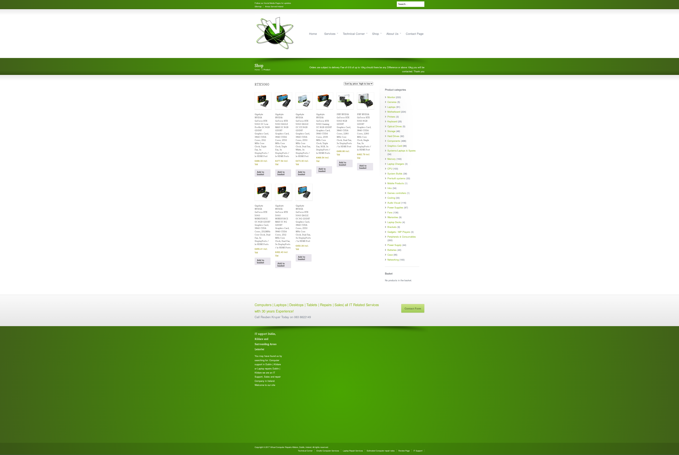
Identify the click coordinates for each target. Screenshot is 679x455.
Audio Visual (393, 202)
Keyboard (392, 121)
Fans (390, 212)
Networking (393, 259)
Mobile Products (395, 183)
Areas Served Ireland (274, 6)
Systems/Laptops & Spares (401, 150)
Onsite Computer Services (327, 450)
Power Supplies (395, 207)
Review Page (404, 450)
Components (393, 140)
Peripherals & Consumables (401, 236)
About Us (392, 33)
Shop (375, 33)
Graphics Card (394, 145)
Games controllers (396, 193)
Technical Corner (354, 33)
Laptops (391, 107)
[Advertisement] (304, 384)
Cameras (392, 102)
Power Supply (394, 245)
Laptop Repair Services (353, 450)
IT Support (417, 450)
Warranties (392, 217)
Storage (391, 131)
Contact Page (414, 33)
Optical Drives (394, 126)
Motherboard (393, 111)
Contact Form (413, 308)
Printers (391, 116)
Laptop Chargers (395, 163)
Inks (389, 188)
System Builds (394, 173)
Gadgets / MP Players (398, 232)
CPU (389, 168)
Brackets (392, 227)
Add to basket (260, 173)
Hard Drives (393, 136)
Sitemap (258, 6)
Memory (391, 159)
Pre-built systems (396, 178)
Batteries (392, 250)
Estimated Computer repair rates (381, 450)
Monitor (391, 97)
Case (390, 254)
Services (329, 33)
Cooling (391, 197)
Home (313, 33)
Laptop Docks (394, 222)
